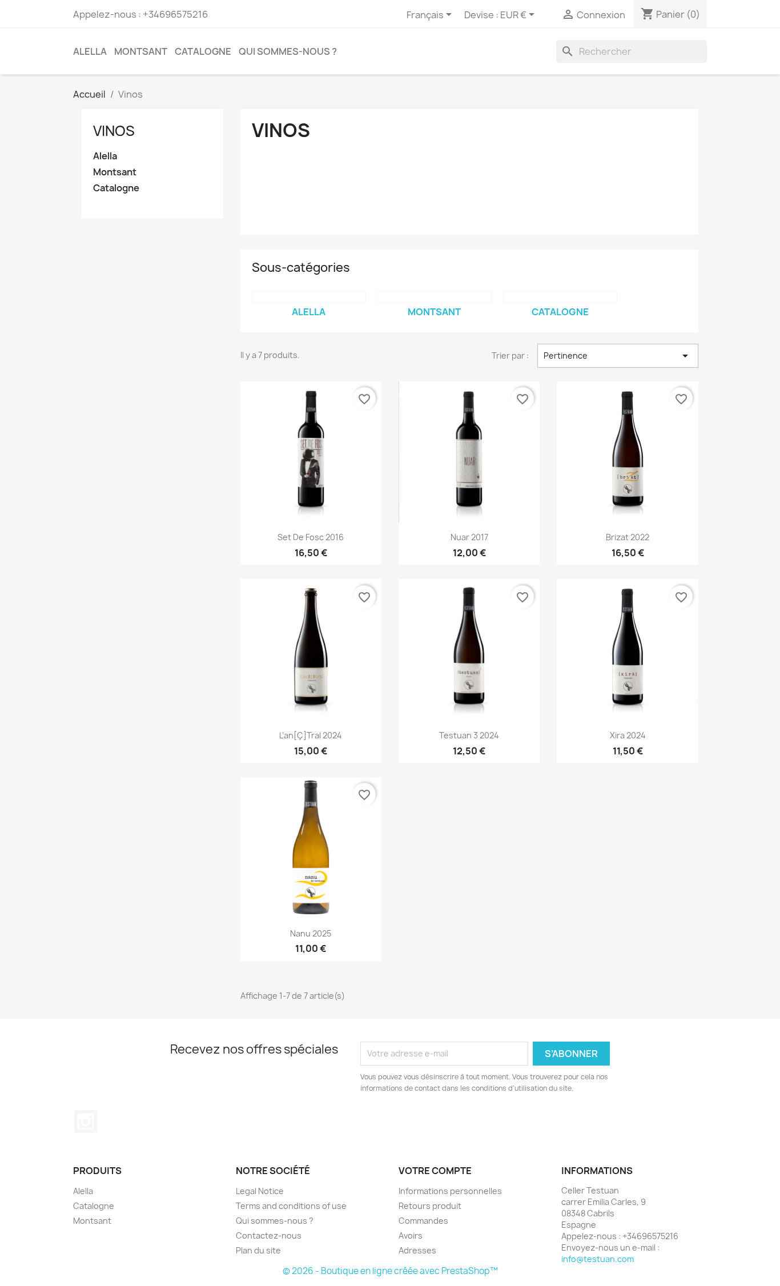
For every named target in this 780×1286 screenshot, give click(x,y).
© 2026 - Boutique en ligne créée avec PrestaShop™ (390, 1271)
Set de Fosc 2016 (311, 537)
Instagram (85, 1121)
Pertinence (618, 356)
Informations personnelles (450, 1190)
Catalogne (203, 51)
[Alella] (309, 297)
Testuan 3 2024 (469, 735)
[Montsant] (434, 297)
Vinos (114, 130)
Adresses (417, 1250)
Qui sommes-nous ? (288, 51)
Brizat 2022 (627, 537)
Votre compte (435, 1170)
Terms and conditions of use (291, 1205)
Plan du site (258, 1250)
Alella (90, 51)
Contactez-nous (268, 1235)
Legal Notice (260, 1190)
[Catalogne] (560, 297)
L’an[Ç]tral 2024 (310, 735)
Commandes (423, 1220)
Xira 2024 (628, 735)
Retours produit (430, 1205)
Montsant (140, 51)
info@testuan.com (597, 1258)
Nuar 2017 (469, 537)
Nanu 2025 (310, 933)
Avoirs (411, 1235)
